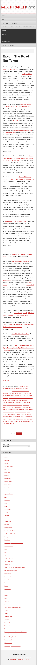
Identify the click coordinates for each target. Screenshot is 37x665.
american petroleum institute (25, 393)
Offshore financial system (10, 570)
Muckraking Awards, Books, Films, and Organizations (18, 27)
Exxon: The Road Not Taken (16, 58)
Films (3, 38)
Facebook (6, 515)
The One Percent (8, 622)
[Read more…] (7, 380)
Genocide (6, 524)
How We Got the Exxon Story (20, 334)
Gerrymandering (8, 527)
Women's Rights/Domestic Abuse (12, 646)
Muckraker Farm (18, 7)
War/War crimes (8, 643)
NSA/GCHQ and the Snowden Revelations (14, 567)
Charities (6, 469)
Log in (27, 659)
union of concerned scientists (16, 421)
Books (3, 34)
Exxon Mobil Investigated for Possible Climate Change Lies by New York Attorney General (18, 158)
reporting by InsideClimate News (22, 130)
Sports (6, 613)
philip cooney (16, 419)
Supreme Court (8, 616)
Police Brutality (8, 579)
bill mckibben (6, 395)
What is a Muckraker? (8, 45)
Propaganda (7, 592)
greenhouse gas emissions (14, 405)
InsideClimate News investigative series (16, 221)
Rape (5, 598)
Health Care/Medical (9, 533)
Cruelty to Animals (9, 490)
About (4, 19)
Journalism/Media (8, 546)
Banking (6, 460)
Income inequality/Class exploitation (13, 543)
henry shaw (26, 405)
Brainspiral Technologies (17, 659)
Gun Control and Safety (10, 530)
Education (7, 500)
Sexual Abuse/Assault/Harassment (12, 607)
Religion (6, 601)
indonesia (5, 407)
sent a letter (15, 120)
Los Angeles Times (10, 132)
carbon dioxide (15, 395)
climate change (7, 280)
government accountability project (13, 402)
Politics (6, 583)
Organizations (6, 41)
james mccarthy (12, 409)
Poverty (6, 586)
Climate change (24, 386)
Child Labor (7, 472)
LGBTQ (6, 555)
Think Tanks (7, 625)
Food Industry (7, 521)
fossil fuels (6, 400)
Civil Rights (7, 478)
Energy (13, 388)
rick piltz (23, 419)
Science (25, 388)
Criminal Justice (8, 487)
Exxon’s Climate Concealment (20, 261)
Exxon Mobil (30, 285)
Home (3, 16)
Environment (19, 388)
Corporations (7, 388)
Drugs (5, 497)
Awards (4, 30)
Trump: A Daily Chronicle (9, 23)
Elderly (6, 503)
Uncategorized (8, 640)
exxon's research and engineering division (21, 398)
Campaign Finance (9, 466)
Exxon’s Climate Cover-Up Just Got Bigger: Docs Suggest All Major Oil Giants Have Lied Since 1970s (18, 348)
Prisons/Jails (7, 589)
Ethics (6, 512)
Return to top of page (19, 654)
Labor (5, 549)
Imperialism (7, 540)
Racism (6, 595)
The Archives (6, 444)
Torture (6, 629)
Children (6, 475)
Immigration (7, 537)
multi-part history (27, 74)
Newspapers (7, 564)
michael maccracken (20, 412)
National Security (8, 561)
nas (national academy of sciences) (18, 414)
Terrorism (6, 619)
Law (5, 552)
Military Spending (8, 558)
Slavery (6, 610)
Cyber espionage (8, 494)
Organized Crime (8, 576)
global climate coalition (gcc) (18, 400)
